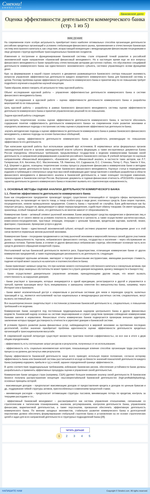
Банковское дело (132, 14)
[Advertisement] (75, 465)
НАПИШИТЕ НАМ (12, 491)
